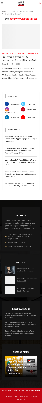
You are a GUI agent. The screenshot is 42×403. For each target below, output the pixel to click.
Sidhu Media (35, 390)
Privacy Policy (8, 396)
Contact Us (21, 399)
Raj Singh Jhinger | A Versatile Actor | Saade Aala (19, 59)
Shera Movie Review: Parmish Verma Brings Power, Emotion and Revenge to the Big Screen (20, 174)
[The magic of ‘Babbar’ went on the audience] (10, 270)
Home (4, 11)
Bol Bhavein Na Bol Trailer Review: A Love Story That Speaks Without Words (21, 185)
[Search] (40, 3)
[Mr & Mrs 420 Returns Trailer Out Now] (10, 290)
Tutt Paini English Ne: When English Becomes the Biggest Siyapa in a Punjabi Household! (21, 139)
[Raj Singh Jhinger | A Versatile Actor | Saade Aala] (21, 36)
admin (6, 64)
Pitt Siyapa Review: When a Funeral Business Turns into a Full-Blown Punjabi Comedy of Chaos (19, 150)
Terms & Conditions (21, 396)
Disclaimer (33, 396)
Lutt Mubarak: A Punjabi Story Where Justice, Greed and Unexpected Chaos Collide (20, 162)
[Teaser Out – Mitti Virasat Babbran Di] (10, 280)
